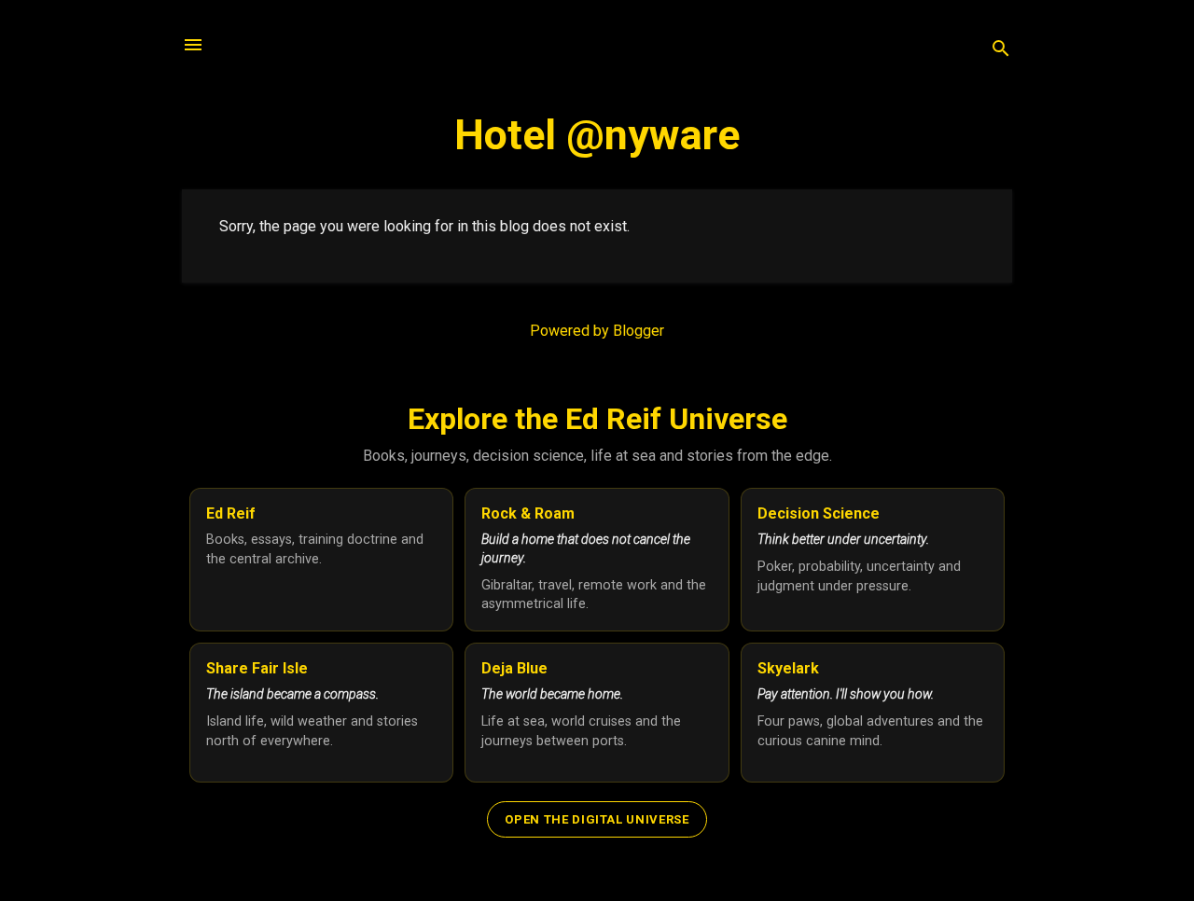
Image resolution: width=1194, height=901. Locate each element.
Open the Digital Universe (596, 819)
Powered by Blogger (597, 331)
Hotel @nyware (597, 134)
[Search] (1001, 50)
